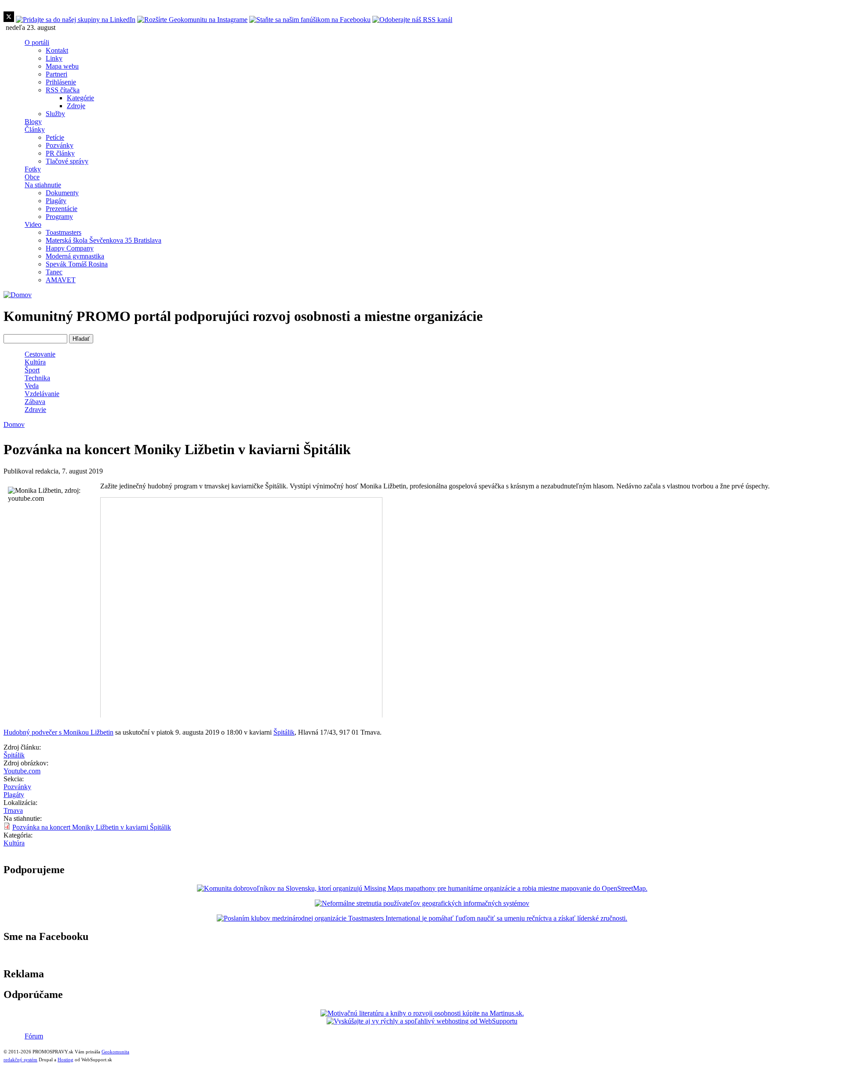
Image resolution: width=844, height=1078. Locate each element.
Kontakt (57, 50)
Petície (55, 137)
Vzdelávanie (42, 393)
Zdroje (76, 105)
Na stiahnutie (43, 185)
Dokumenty (62, 193)
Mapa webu (62, 66)
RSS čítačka (63, 90)
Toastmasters (63, 232)
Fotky (33, 169)
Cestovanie (40, 354)
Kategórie (80, 98)
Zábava (35, 401)
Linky (54, 58)
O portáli (37, 42)
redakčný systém (20, 1059)
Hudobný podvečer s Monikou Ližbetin (58, 732)
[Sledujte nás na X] (9, 19)
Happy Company (70, 248)
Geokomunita (115, 1051)
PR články (60, 153)
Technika (37, 378)
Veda (32, 386)
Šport (32, 370)
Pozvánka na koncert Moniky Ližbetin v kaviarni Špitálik (91, 827)
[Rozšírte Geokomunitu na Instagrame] (192, 19)
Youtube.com (22, 771)
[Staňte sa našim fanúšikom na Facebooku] (310, 19)
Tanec (54, 272)
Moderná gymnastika (75, 256)
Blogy (33, 121)
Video (33, 224)
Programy (59, 216)
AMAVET (61, 280)
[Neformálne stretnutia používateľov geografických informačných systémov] (422, 903)
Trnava (13, 810)
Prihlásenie (61, 82)
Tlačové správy (67, 161)
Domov (14, 424)
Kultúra (35, 362)
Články (35, 129)
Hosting (65, 1059)
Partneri (56, 74)
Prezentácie (61, 208)
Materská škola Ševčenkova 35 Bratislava (103, 240)
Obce (32, 177)
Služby (55, 113)
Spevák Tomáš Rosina (77, 264)
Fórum (34, 1036)
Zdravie (35, 409)
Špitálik (284, 732)
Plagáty (56, 200)
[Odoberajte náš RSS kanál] (412, 19)
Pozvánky (59, 145)
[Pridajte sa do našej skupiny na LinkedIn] (75, 19)
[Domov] (18, 295)
